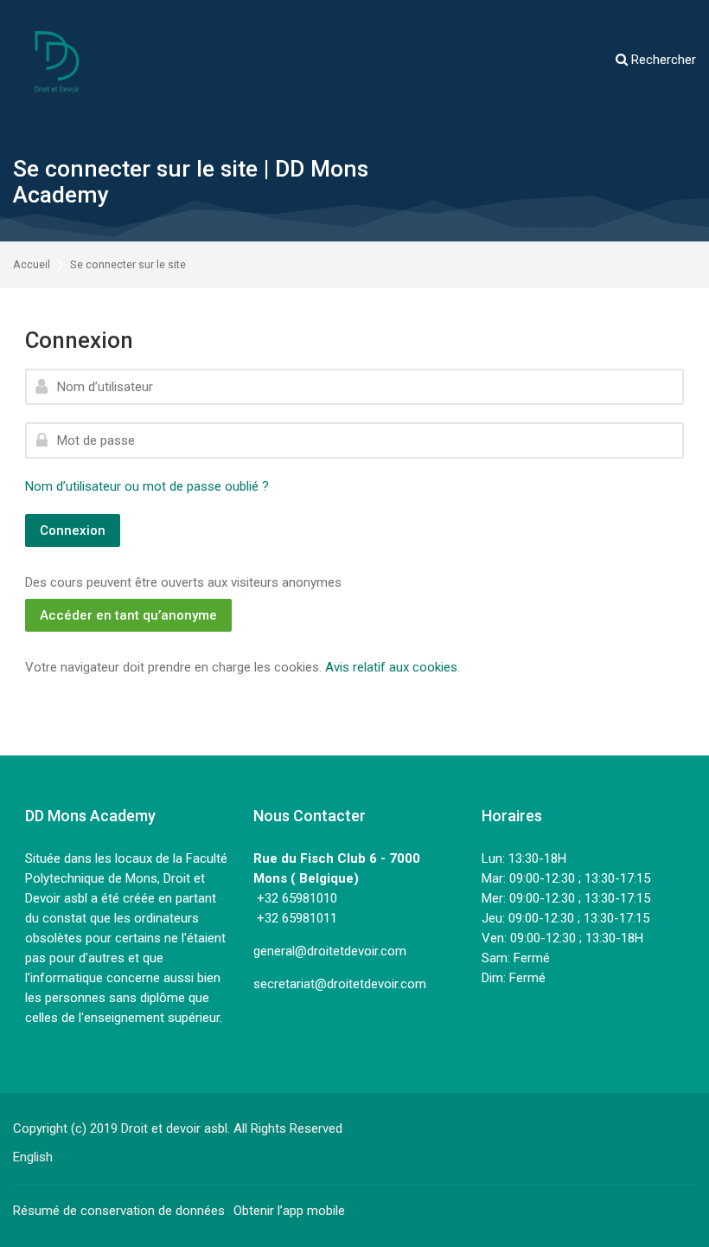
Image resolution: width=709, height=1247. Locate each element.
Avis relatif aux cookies (391, 667)
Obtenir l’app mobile (289, 1210)
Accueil (31, 265)
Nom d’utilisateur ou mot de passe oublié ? (147, 486)
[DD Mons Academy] (56, 60)
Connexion (72, 530)
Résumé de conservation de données (119, 1210)
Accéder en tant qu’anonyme (128, 615)
